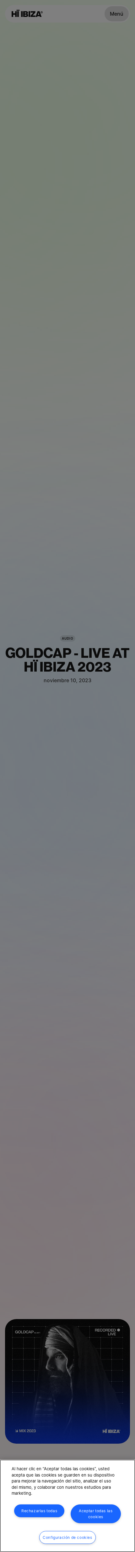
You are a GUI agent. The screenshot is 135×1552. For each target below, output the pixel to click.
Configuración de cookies (67, 1537)
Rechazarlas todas (39, 1510)
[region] (67, 1506)
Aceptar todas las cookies (95, 1513)
